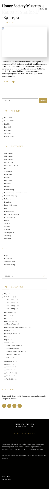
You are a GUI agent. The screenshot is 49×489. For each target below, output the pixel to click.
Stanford (7, 229)
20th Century (8, 159)
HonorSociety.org (10, 196)
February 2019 (9, 136)
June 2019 (7, 127)
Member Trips (9, 211)
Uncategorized (9, 232)
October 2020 (8, 121)
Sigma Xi (7, 223)
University (7, 236)
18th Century (8, 153)
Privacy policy (6, 479)
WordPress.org (9, 265)
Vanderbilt (7, 239)
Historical (7, 184)
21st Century (8, 162)
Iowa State (7, 202)
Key (5, 208)
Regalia (6, 220)
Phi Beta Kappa (9, 217)
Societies (7, 226)
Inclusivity (7, 199)
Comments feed (9, 262)
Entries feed (8, 258)
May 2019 (7, 130)
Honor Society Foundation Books (15, 193)
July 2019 (7, 124)
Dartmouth (8, 174)
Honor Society (9, 190)
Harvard (7, 177)
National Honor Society (12, 214)
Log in (6, 255)
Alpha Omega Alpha (11, 165)
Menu (42, 9)
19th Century (8, 156)
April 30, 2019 (10, 22)
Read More (6, 82)
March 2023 (8, 118)
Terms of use (6, 477)
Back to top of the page (25, 433)
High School (8, 181)
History (6, 187)
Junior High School (10, 205)
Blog (5, 168)
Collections (8, 171)
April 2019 (7, 133)
